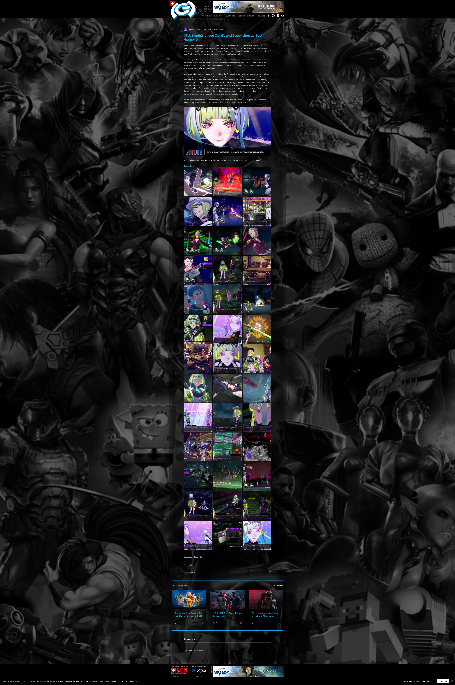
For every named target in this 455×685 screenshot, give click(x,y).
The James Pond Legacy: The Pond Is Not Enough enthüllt (188, 614)
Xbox (196, 557)
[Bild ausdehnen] (198, 181)
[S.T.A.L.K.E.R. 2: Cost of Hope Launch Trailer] (227, 599)
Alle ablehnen (428, 681)
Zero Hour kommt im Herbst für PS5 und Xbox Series (265, 614)
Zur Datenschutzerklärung (127, 681)
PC (201, 557)
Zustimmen (443, 681)
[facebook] (268, 15)
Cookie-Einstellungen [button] (411, 681)
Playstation (188, 557)
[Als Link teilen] (196, 565)
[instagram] (273, 15)
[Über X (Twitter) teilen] (190, 565)
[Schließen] (452, 681)
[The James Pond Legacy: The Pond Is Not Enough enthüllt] (189, 599)
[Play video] (227, 131)
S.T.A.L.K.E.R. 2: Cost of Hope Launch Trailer (227, 614)
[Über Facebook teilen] (185, 565)
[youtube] (282, 15)
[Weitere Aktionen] (269, 29)
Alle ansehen (278, 585)
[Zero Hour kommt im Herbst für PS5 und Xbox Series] (266, 599)
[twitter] (278, 15)
